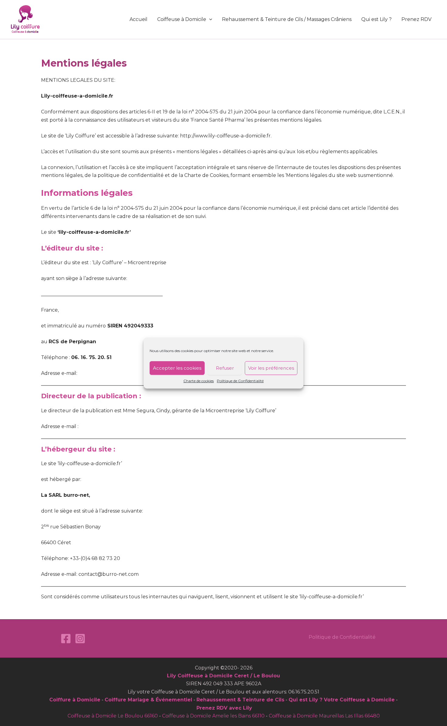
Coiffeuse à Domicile (181, 19)
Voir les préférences (271, 368)
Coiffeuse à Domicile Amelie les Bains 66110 (213, 716)
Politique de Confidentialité (240, 381)
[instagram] (80, 638)
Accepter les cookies (177, 368)
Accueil (138, 19)
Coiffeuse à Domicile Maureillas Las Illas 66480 (324, 716)
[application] (209, 19)
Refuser (225, 368)
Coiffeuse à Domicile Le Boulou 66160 (113, 716)
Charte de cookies (198, 381)
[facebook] (66, 638)
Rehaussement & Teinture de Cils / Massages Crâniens (287, 19)
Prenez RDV (416, 19)
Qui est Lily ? (376, 19)
